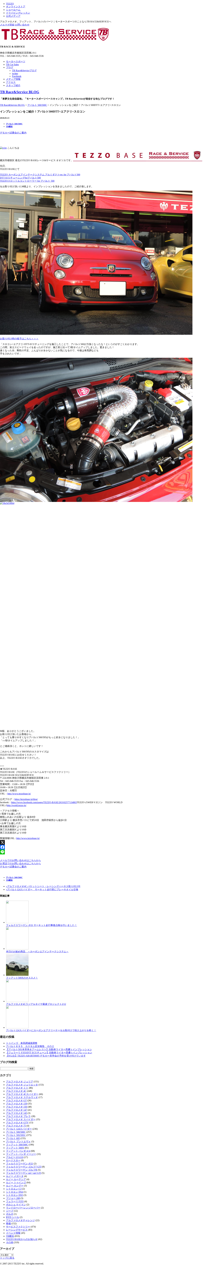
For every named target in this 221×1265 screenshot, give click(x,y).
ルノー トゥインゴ (16, 1182)
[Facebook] (110, 847)
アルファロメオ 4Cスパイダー (22, 1094)
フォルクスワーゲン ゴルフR (21, 1170)
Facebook (16, 76)
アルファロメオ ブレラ (18, 1116)
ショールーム (13, 9)
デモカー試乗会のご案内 (13, 132)
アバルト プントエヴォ (18, 1141)
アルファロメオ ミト (17, 1088)
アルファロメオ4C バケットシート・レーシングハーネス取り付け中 (43, 886)
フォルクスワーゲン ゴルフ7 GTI (23, 1166)
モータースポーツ (15, 61)
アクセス (11, 82)
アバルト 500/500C (37, 105)
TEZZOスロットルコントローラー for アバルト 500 (27, 181)
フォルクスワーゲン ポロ (19, 1163)
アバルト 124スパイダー (19, 1129)
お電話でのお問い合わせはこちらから (20, 863)
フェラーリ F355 (15, 1201)
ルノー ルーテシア (16, 1179)
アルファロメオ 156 (16, 1107)
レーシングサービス (17, 1230)
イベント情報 (13, 1233)
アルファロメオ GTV (17, 1122)
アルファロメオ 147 (16, 1110)
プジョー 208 (13, 1198)
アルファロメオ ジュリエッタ (22, 1084)
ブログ (9, 67)
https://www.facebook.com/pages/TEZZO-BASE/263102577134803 (44, 802)
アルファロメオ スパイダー (20, 1119)
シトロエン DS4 (14, 1192)
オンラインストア (15, 6)
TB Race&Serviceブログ (24, 70)
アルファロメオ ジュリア (19, 1081)
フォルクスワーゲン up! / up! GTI (23, 1173)
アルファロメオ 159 (16, 1103)
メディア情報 (13, 79)
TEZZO (10, 3)
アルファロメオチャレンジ (20, 1220)
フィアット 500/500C (17, 1144)
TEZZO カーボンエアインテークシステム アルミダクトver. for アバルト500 (40, 174)
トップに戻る (7, 1258)
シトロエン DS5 (14, 1195)
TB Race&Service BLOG (19, 92)
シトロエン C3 (13, 1189)
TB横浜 (9, 126)
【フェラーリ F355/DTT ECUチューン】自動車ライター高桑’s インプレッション (49, 1052)
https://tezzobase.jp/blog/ (26, 799)
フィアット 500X (15, 1148)
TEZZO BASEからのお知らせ (22, 1239)
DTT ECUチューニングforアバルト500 (20, 177)
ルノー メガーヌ (14, 1176)
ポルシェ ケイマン (16, 1204)
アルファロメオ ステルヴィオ (22, 1097)
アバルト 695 (13, 1138)
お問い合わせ (22, 24)
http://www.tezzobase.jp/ (19, 793)
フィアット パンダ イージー (21, 1154)
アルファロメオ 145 (16, 1113)
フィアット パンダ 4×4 (18, 1151)
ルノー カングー (14, 1185)
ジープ (9, 1211)
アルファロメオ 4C (16, 1091)
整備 (8, 1223)
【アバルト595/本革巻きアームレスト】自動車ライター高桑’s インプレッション (49, 1049)
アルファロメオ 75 (16, 1125)
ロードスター (13, 1160)
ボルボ (9, 1214)
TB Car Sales (12, 64)
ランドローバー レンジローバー (23, 1207)
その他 (9, 1242)
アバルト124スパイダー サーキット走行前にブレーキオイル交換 (42, 889)
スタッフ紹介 (13, 85)
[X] (110, 842)
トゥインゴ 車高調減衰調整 (21, 1043)
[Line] (110, 852)
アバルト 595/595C (16, 1135)
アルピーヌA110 (14, 1157)
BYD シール (12, 1217)
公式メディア (13, 16)
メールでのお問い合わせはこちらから (20, 860)
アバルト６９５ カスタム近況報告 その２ (30, 1046)
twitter (15, 73)
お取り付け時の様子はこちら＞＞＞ (19, 338)
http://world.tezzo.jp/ (16, 805)
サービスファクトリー (18, 1226)
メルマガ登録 (7, 24)
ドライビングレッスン (18, 13)
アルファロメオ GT (16, 1100)
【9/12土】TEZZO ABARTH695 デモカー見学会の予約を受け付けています (46, 1055)
